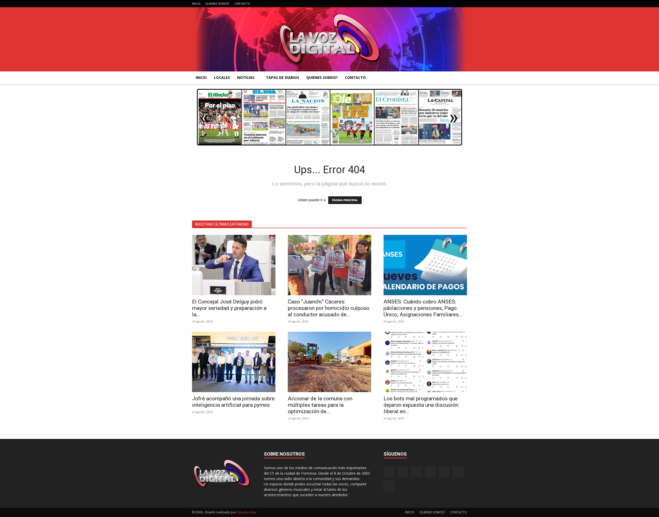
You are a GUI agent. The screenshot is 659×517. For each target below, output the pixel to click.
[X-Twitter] (446, 3)
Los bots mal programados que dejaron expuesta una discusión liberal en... (421, 404)
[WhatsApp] (454, 3)
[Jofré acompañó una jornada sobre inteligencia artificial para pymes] (233, 362)
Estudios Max (246, 512)
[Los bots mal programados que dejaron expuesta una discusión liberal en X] (425, 362)
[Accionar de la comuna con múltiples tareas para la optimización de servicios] (329, 362)
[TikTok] (437, 3)
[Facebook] (412, 3)
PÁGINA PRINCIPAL (345, 200)
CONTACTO (242, 3)
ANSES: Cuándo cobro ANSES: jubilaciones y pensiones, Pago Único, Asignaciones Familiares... (423, 308)
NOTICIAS (245, 77)
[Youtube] (463, 3)
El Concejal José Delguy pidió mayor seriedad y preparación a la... (229, 308)
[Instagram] (420, 3)
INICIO (196, 3)
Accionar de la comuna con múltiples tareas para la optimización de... (320, 404)
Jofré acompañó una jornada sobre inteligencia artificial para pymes (233, 401)
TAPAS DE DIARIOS (282, 77)
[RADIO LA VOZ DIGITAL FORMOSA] (330, 39)
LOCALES (222, 77)
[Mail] (429, 3)
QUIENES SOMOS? (217, 3)
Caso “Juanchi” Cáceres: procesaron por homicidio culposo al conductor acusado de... (328, 308)
